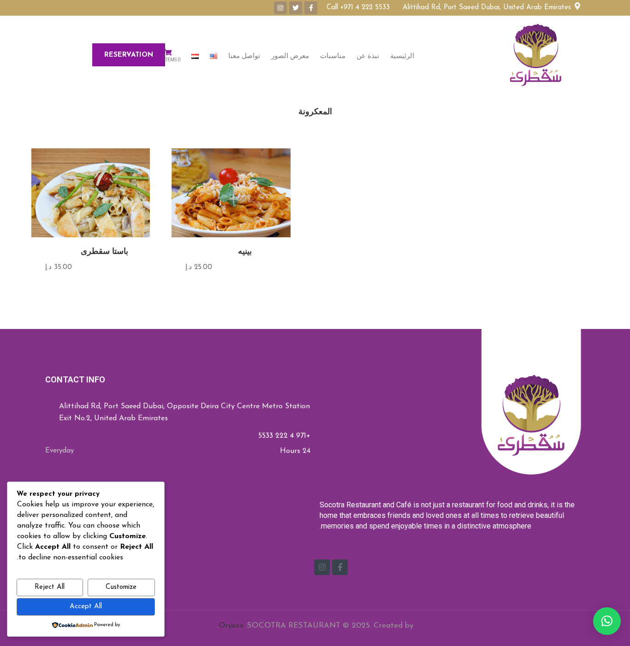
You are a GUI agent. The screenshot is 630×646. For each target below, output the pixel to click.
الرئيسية (402, 56)
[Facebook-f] (310, 7)
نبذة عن (368, 56)
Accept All (86, 606)
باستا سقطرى (104, 251)
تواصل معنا (244, 56)
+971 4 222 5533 (284, 436)
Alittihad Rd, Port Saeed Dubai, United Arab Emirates (489, 7)
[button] (607, 621)
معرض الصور (290, 56)
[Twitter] (295, 7)
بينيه (245, 251)
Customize (121, 587)
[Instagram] (280, 7)
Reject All (50, 587)
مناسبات (332, 56)
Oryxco (231, 625)
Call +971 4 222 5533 (358, 7)
